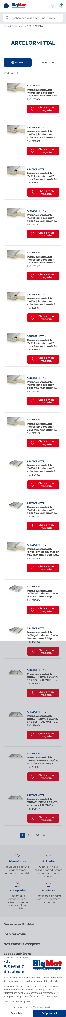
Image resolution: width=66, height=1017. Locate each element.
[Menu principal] (6, 5)
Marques (18, 26)
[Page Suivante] (43, 835)
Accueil (7, 26)
